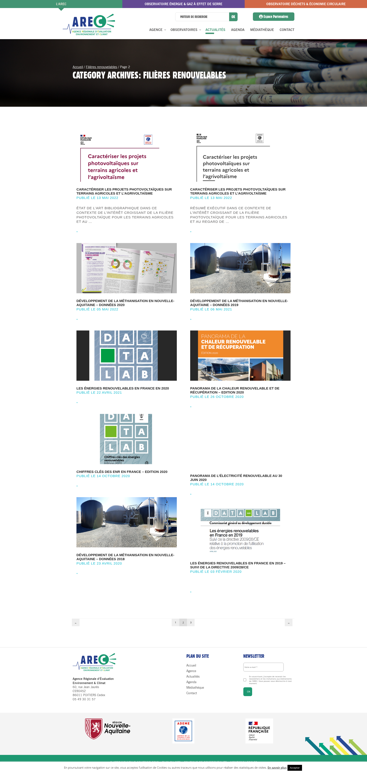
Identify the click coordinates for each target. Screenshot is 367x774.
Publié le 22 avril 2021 (99, 392)
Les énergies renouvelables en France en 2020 (122, 388)
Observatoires (184, 30)
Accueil (78, 67)
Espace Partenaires (275, 16)
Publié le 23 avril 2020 (99, 563)
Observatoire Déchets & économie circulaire (306, 4)
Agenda (237, 30)
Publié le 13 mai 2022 (97, 198)
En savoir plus (277, 767)
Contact (287, 30)
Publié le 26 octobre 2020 (217, 397)
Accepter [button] (295, 767)
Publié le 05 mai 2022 (97, 309)
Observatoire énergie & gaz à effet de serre (183, 4)
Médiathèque (262, 30)
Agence (155, 30)
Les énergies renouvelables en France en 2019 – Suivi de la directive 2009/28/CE (238, 565)
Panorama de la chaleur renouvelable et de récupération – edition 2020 (234, 390)
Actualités (215, 30)
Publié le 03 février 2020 (216, 572)
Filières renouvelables (101, 67)
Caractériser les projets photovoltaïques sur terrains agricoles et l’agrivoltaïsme (124, 191)
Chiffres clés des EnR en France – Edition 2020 (121, 472)
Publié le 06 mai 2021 (211, 309)
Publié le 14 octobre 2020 (103, 476)
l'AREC (61, 4)
